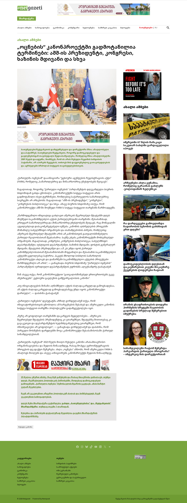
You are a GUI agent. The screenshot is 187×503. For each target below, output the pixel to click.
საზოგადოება (42, 27)
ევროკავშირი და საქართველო (71, 477)
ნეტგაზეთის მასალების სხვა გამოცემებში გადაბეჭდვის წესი (143, 499)
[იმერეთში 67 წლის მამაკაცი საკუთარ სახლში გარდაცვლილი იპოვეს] (146, 126)
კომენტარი (73, 27)
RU (156, 27)
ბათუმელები (146, 27)
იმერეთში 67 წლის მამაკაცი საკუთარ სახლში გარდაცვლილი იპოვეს (146, 145)
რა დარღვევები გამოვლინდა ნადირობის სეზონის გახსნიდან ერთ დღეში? (145, 226)
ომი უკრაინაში (63, 470)
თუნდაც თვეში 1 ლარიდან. (54, 406)
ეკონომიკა (58, 27)
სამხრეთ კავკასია (107, 27)
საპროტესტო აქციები (66, 467)
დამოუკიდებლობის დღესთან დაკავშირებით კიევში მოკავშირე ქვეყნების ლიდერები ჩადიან (146, 267)
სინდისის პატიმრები (66, 463)
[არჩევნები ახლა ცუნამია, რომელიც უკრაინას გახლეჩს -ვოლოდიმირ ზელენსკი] (146, 167)
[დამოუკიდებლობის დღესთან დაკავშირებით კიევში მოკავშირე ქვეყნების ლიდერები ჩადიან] (146, 248)
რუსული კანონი (25, 427)
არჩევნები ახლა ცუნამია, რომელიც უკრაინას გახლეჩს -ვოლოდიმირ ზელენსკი (143, 186)
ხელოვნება (89, 27)
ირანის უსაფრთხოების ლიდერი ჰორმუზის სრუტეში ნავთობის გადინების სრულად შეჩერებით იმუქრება (145, 309)
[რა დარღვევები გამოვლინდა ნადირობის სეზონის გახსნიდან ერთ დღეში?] (146, 207)
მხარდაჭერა (26, 18)
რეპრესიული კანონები (67, 474)
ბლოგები (125, 27)
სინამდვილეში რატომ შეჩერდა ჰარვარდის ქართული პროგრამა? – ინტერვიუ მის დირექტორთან (146, 351)
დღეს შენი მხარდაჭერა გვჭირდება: (41, 403)
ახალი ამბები (24, 27)
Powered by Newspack (41, 499)
